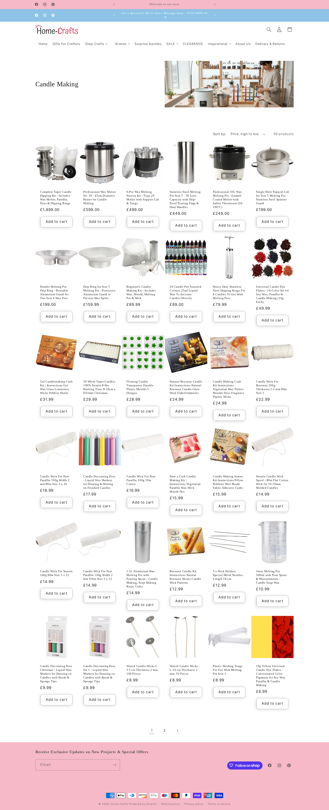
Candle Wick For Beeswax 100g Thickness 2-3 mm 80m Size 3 (271, 387)
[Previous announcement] (114, 4)
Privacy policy (193, 804)
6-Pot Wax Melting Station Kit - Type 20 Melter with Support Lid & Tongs (142, 197)
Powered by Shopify (142, 804)
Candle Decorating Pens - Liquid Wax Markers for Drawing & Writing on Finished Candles (99, 482)
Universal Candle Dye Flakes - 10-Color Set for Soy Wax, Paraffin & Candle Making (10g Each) (272, 294)
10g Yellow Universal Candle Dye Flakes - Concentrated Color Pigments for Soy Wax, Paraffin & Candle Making (271, 676)
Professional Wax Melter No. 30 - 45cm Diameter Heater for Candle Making (99, 197)
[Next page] (177, 730)
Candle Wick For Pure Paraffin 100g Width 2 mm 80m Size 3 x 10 (55, 480)
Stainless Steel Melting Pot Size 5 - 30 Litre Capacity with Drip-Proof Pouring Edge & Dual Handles (185, 199)
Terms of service (219, 804)
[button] (122, 43)
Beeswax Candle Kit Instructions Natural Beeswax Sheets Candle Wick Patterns (185, 577)
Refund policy (170, 804)
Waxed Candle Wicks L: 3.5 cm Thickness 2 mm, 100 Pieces (142, 670)
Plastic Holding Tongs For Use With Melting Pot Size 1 (228, 670)
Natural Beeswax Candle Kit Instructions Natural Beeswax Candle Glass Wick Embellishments (186, 387)
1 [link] (152, 730)
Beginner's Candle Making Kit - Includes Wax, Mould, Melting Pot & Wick (141, 292)
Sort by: (219, 134)
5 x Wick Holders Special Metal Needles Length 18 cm (228, 575)
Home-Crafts (119, 804)
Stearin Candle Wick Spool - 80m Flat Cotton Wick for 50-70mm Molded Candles (272, 482)
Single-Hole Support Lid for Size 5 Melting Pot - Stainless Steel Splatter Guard (272, 197)
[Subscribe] (114, 764)
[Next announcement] (215, 4)
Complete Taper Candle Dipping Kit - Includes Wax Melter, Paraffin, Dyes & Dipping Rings (56, 197)
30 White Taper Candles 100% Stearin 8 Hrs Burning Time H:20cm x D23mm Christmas (99, 387)
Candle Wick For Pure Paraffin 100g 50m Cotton (141, 480)
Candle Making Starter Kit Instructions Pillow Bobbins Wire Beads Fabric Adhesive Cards (228, 482)
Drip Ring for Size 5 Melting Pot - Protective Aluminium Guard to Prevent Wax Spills (99, 292)
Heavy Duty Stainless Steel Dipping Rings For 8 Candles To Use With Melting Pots (229, 292)
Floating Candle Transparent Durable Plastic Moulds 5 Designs (140, 387)
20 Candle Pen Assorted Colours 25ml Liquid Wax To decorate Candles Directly (185, 292)
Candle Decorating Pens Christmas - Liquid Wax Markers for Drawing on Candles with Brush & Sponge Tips (56, 674)
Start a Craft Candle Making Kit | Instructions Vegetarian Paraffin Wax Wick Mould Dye (185, 484)
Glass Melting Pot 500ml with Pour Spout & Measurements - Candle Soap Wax (271, 577)
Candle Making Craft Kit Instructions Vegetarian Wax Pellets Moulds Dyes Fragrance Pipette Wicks (228, 389)
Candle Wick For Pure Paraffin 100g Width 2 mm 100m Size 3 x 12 (98, 575)
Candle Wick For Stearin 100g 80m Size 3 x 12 (56, 573)
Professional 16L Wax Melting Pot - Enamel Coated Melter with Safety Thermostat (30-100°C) (228, 199)
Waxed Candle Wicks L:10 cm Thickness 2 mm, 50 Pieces (184, 670)
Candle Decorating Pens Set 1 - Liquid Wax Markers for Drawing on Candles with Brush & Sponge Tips (99, 674)
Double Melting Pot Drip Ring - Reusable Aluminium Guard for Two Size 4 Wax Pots (54, 292)
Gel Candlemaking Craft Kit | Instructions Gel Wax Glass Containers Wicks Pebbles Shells (56, 387)
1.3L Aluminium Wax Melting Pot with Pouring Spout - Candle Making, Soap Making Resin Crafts (142, 579)
